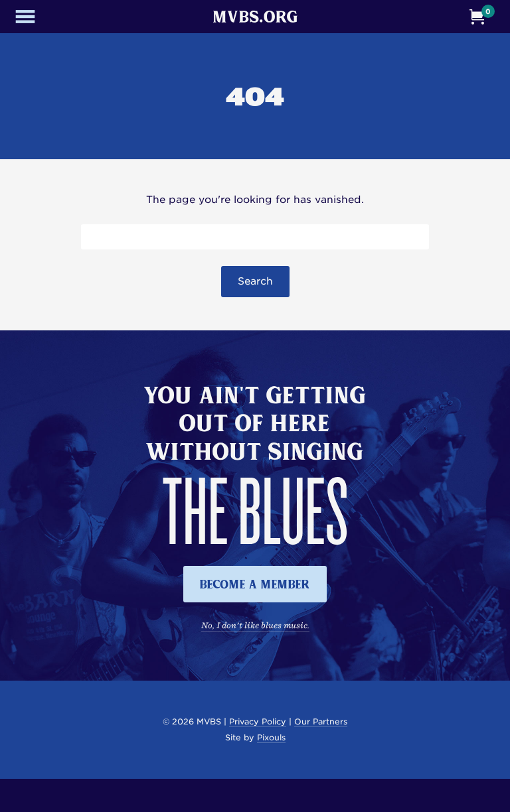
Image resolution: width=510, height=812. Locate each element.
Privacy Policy (257, 721)
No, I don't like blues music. (255, 625)
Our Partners (320, 721)
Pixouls (271, 737)
